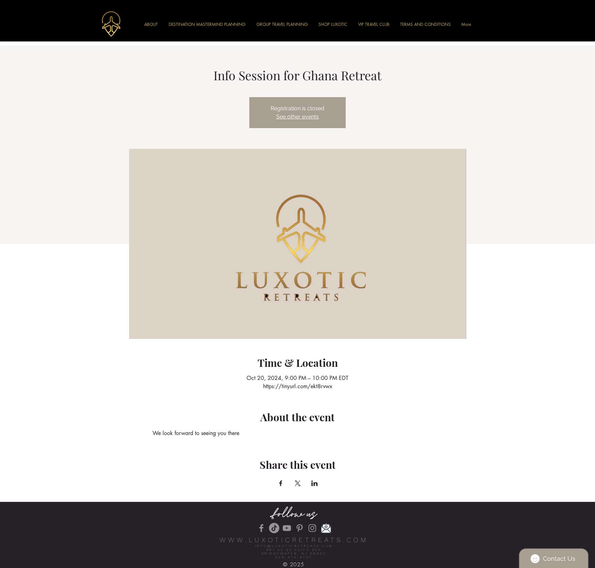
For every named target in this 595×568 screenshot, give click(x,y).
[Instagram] (312, 528)
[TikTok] (274, 528)
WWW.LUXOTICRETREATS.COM (293, 540)
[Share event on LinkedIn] (314, 483)
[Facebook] (261, 528)
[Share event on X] (297, 483)
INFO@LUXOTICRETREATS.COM (294, 546)
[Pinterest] (299, 528)
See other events (297, 116)
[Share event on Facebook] (281, 483)
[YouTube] (287, 528)
